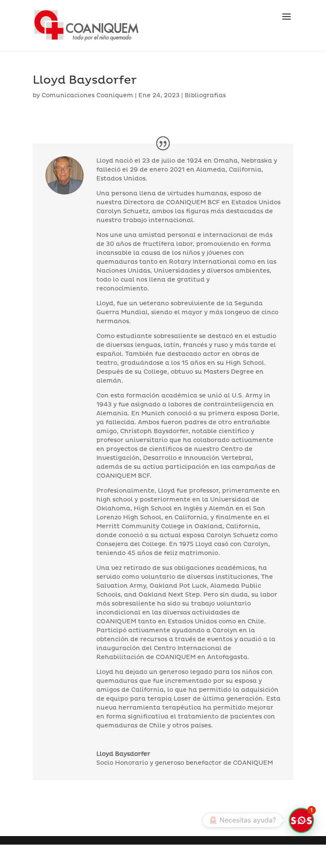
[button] (301, 820)
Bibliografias (205, 95)
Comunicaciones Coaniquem (87, 95)
